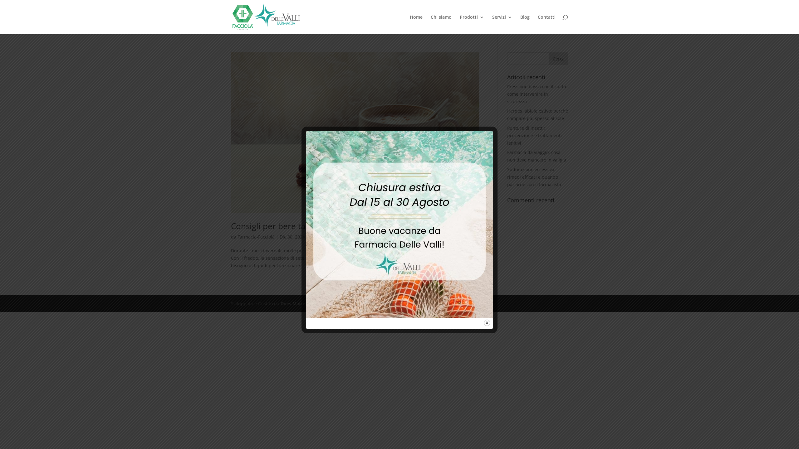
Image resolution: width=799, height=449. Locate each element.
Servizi (499, 17)
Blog (525, 17)
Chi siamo (441, 17)
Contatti (547, 17)
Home (416, 17)
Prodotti (469, 17)
